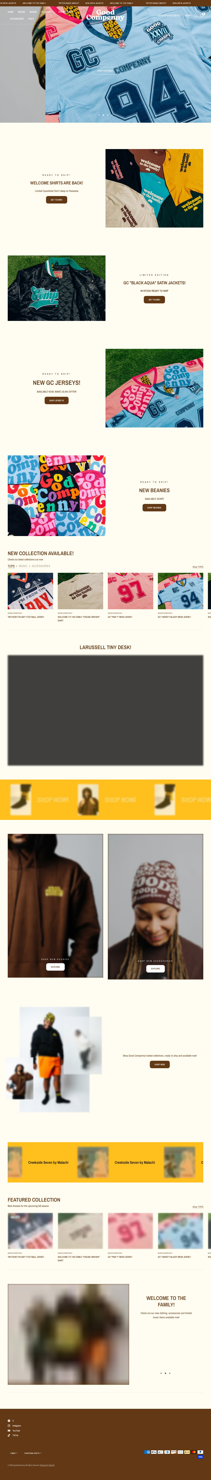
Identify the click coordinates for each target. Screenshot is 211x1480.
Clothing (46, 11)
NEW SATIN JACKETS (79, 3)
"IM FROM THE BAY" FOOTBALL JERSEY (26, 617)
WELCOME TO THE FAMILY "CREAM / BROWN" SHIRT (79, 618)
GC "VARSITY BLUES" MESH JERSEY (174, 617)
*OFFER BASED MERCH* (53, 3)
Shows (33, 11)
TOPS (11, 566)
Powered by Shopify (47, 1465)
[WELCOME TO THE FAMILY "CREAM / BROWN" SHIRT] (80, 591)
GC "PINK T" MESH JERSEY (120, 617)
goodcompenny (15, 613)
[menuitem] (12, 12)
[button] (56, 199)
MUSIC (23, 566)
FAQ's (31, 18)
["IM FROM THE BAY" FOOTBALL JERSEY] (30, 591)
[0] (201, 15)
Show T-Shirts (66, 11)
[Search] (196, 15)
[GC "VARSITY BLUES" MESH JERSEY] (180, 591)
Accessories (17, 18)
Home (10, 11)
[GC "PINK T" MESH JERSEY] (130, 591)
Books (21, 11)
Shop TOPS (198, 567)
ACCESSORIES (41, 566)
